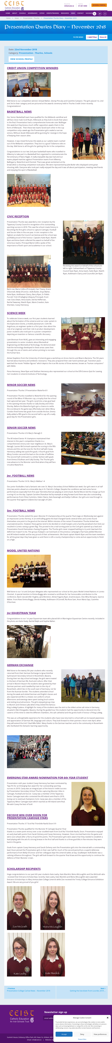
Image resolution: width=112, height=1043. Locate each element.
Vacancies (89, 13)
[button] (108, 1018)
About (14, 13)
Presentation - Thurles (31, 18)
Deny (82, 1034)
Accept (64, 1034)
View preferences (100, 1034)
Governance (32, 13)
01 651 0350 (82, 6)
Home (8, 13)
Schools (22, 13)
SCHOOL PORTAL (99, 5)
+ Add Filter (92, 37)
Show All (103, 37)
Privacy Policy (82, 1039)
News (73, 13)
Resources (65, 13)
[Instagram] (105, 13)
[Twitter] (100, 13)
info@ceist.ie (69, 6)
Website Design (51, 1040)
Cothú (41, 13)
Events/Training (53, 13)
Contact (80, 13)
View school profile (21, 59)
